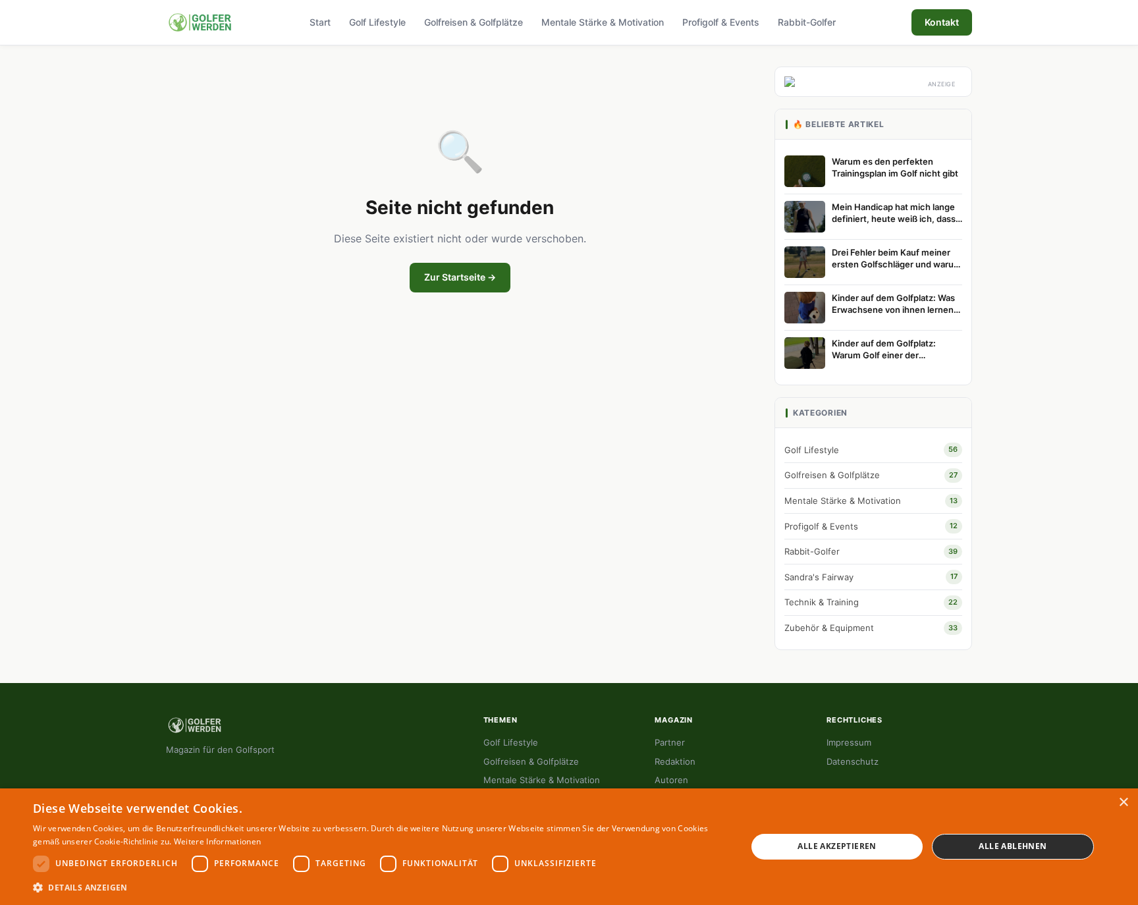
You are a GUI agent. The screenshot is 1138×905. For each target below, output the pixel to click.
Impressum (848, 742)
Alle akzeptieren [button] (837, 846)
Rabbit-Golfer (807, 22)
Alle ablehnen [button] (1012, 846)
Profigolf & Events (720, 22)
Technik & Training (871, 602)
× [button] (1123, 803)
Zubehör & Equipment (871, 627)
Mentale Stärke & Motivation (602, 22)
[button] (379, 887)
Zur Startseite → (460, 277)
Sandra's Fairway (871, 577)
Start (320, 22)
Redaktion (675, 761)
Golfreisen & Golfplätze (473, 22)
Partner (670, 742)
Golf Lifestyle (377, 22)
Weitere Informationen (217, 841)
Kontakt (942, 22)
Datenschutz (852, 761)
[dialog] (569, 846)
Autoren (671, 780)
